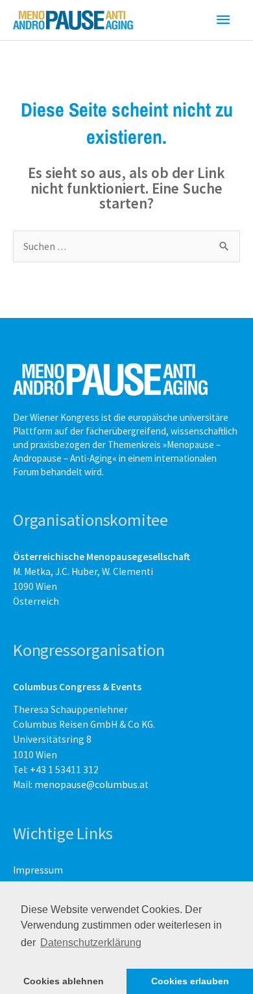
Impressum (38, 870)
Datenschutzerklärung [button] (90, 942)
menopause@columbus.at (91, 784)
